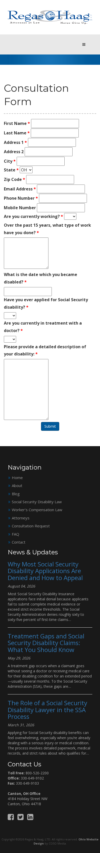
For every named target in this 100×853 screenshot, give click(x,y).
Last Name (17, 133)
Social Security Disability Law (37, 501)
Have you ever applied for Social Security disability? (46, 303)
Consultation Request (31, 525)
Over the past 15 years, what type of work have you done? (47, 228)
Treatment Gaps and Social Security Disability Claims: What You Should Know (46, 643)
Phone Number (21, 198)
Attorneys (20, 517)
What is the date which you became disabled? (40, 278)
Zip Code (14, 179)
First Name (17, 123)
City (10, 161)
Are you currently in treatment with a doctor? (43, 326)
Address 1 (15, 142)
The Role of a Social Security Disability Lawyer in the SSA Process (47, 710)
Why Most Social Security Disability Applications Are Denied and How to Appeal (45, 571)
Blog (16, 493)
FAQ (15, 534)
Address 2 (14, 151)
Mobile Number (20, 207)
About (17, 485)
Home (17, 477)
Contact (18, 542)
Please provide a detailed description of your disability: (45, 350)
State (11, 170)
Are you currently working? (33, 216)
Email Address (20, 189)
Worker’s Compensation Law (37, 509)
